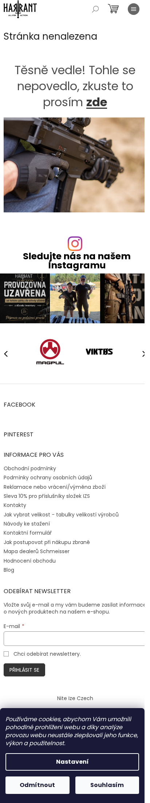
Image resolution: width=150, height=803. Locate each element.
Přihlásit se (24, 670)
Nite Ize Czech (75, 698)
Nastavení (72, 762)
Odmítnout (37, 785)
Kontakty (15, 505)
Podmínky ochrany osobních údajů (48, 477)
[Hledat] (95, 9)
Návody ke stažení (27, 523)
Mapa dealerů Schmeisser (37, 551)
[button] (140, 353)
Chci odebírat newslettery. (47, 654)
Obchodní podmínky (30, 468)
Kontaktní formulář (28, 532)
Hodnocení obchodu (30, 560)
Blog (9, 570)
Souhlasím (107, 785)
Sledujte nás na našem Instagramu (77, 261)
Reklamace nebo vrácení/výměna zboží (55, 487)
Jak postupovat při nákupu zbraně (47, 542)
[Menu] (133, 9)
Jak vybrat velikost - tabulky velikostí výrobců (61, 514)
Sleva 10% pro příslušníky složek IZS (47, 496)
